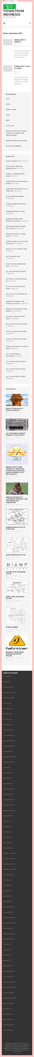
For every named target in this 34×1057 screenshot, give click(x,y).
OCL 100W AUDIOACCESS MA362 (16, 271)
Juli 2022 (5, 880)
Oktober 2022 (7, 864)
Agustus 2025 (7, 698)
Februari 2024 (7, 789)
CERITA (8, 104)
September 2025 (8, 692)
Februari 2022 (7, 907)
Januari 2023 (7, 848)
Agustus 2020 (7, 1003)
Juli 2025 (5, 703)
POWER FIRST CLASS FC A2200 (22, 67)
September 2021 (8, 934)
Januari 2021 (7, 976)
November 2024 (8, 746)
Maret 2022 (6, 901)
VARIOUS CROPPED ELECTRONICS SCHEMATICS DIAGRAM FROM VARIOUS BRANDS (16, 133)
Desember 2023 (8, 800)
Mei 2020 (6, 1009)
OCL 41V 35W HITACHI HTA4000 (15, 376)
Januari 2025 (7, 735)
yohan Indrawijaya (21, 46)
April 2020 (6, 1014)
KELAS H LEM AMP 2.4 (12, 161)
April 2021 (6, 960)
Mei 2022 (6, 891)
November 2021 (8, 923)
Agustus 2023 (7, 816)
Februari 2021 (7, 971)
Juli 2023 (5, 821)
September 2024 (8, 757)
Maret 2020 (6, 1019)
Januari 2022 (7, 912)
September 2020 (8, 998)
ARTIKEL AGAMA (11, 109)
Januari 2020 (7, 1030)
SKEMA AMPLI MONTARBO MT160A (15, 597)
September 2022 (8, 869)
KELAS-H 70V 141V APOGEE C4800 (16, 249)
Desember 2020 (8, 982)
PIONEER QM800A (12, 627)
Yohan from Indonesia (13, 12)
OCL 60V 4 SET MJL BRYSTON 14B (16, 294)
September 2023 (8, 810)
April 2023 (6, 837)
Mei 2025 (6, 714)
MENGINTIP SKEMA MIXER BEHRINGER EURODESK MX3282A (15, 654)
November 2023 (8, 805)
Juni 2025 (6, 708)
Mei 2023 (6, 832)
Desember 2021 (8, 917)
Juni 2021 (6, 950)
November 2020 (8, 987)
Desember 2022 (8, 853)
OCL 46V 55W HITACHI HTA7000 (15, 369)
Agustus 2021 (7, 939)
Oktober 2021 (7, 928)
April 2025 (6, 719)
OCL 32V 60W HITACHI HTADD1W (16, 361)
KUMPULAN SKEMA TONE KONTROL (16, 141)
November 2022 (8, 858)
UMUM (8, 115)
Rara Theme (9, 1050)
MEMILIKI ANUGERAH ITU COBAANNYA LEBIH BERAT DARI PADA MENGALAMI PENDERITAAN (16, 499)
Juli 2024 (5, 767)
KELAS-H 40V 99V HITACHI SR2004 (16, 324)
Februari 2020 (7, 1025)
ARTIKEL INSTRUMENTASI (13, 146)
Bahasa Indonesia (10, 1)
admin (17, 73)
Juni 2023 (6, 826)
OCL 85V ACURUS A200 (13, 256)
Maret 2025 (6, 724)
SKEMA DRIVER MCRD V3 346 (15, 555)
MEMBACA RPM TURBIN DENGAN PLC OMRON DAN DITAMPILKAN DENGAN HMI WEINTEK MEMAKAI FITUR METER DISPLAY (15, 470)
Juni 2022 (6, 885)
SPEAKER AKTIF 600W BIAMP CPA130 (16, 573)
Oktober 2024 (7, 751)
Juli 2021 (5, 944)
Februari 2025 (7, 730)
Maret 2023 (6, 842)
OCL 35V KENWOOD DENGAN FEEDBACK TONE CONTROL (15, 434)
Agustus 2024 (7, 762)
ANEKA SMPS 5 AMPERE (20, 41)
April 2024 (6, 778)
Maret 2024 (6, 783)
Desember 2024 (8, 741)
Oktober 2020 (7, 992)
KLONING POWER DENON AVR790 (16, 204)
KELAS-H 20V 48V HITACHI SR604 (16, 339)
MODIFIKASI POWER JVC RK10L (15, 211)
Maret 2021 (6, 966)
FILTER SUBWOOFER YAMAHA (15, 196)
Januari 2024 (7, 794)
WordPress (25, 1050)
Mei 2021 (6, 955)
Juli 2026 (5, 676)
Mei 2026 (6, 682)
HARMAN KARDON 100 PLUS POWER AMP (15, 528)
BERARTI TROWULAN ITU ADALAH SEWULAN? (14, 409)
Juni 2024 (6, 773)
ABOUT (8, 120)
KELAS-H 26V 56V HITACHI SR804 (16, 331)
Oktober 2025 (7, 687)
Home (8, 99)
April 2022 (6, 896)
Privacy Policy (10, 125)
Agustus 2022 (7, 875)
